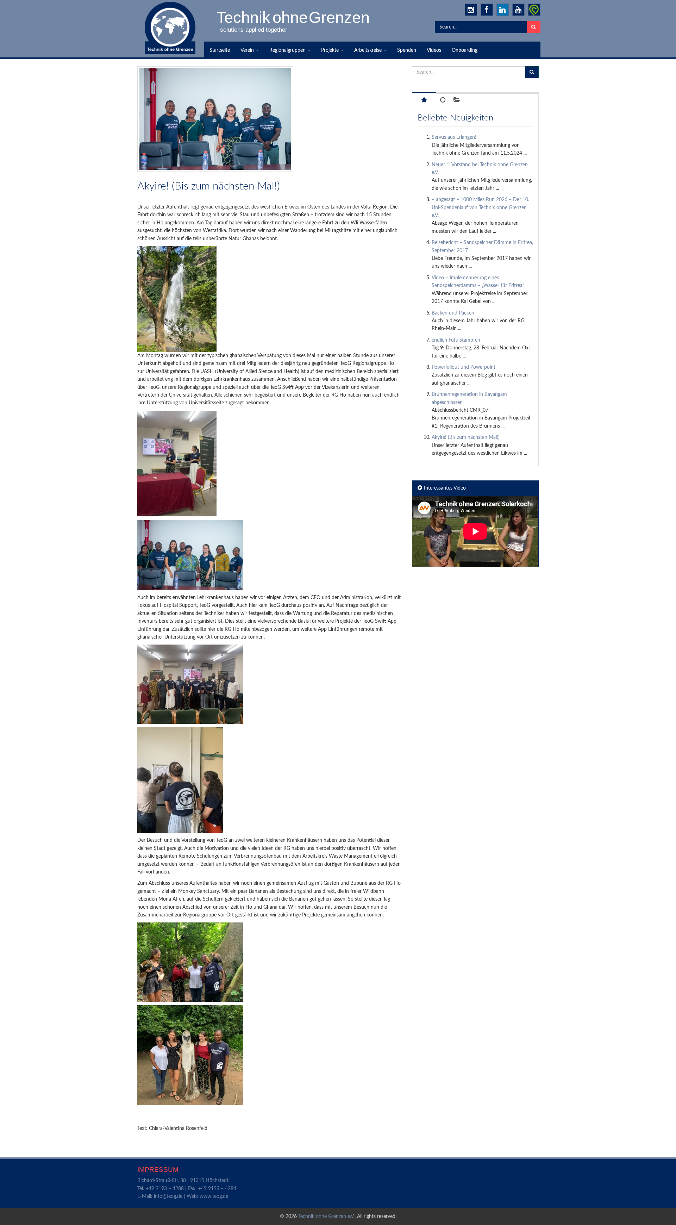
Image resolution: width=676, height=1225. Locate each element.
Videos (434, 50)
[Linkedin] (502, 10)
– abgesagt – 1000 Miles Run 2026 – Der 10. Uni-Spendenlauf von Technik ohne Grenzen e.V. (480, 207)
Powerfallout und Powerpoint (463, 367)
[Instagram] (471, 10)
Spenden (406, 50)
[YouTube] (518, 10)
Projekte (330, 50)
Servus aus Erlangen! (454, 137)
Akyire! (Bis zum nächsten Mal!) (466, 437)
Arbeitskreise (368, 50)
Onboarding (464, 50)
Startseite (219, 50)
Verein (247, 50)
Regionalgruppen (288, 50)
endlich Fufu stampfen (456, 340)
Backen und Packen (453, 313)
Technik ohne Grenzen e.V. (326, 1216)
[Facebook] (487, 10)
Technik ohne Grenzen (294, 17)
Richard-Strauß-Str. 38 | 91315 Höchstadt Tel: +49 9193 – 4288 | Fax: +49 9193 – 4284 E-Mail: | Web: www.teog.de (186, 1188)
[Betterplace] (534, 10)
